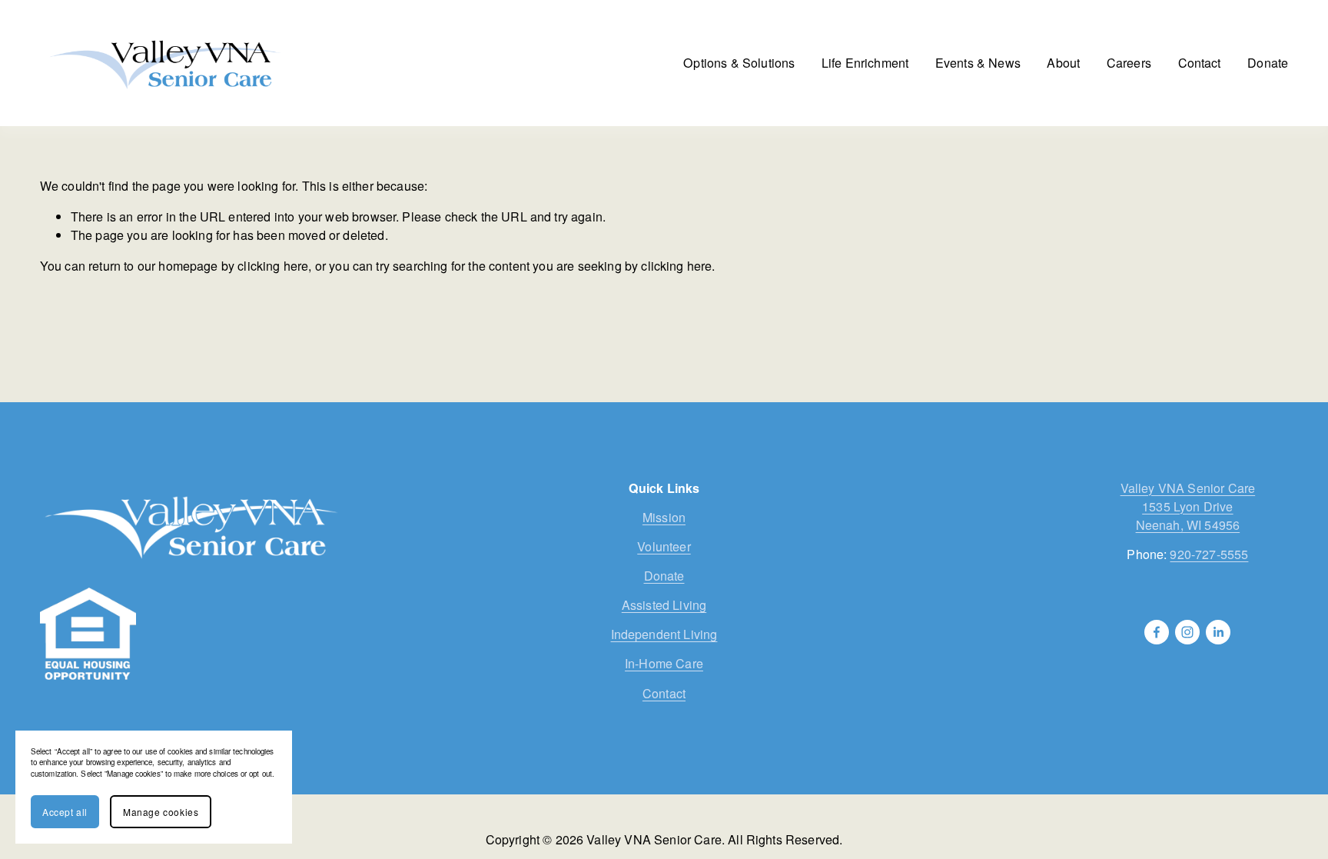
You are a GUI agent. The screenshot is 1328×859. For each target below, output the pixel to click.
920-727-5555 (1209, 554)
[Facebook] (1156, 632)
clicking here (272, 266)
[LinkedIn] (1218, 632)
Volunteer (663, 546)
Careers (1129, 63)
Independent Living (664, 634)
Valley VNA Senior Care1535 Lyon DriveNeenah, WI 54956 (1188, 506)
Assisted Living (664, 605)
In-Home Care (664, 663)
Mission (664, 517)
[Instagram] (1187, 632)
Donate (1267, 63)
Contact (1199, 63)
